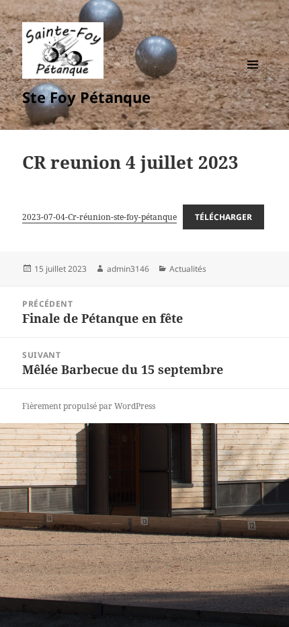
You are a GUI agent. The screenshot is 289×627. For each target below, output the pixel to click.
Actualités (187, 268)
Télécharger (223, 217)
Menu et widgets (253, 78)
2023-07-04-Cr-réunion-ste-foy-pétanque (99, 217)
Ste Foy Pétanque (86, 97)
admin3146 (128, 268)
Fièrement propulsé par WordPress (88, 406)
